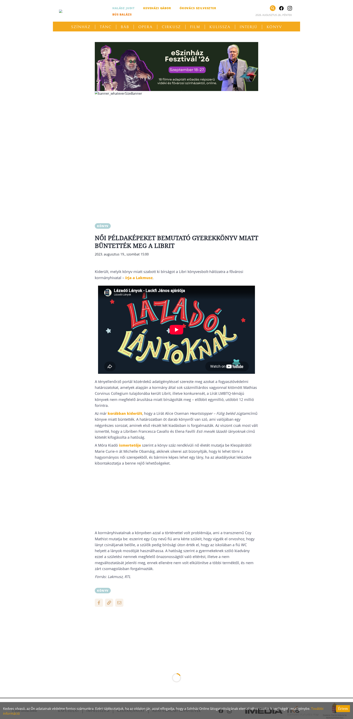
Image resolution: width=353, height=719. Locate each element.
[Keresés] (273, 8)
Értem (343, 708)
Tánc (106, 27)
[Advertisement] (176, 127)
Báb (125, 27)
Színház (80, 27)
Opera (145, 27)
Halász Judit (123, 8)
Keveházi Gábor (157, 8)
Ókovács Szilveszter (198, 8)
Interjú (248, 27)
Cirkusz (171, 27)
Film (195, 27)
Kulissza (219, 27)
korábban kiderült (125, 413)
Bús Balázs (122, 14)
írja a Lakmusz (139, 277)
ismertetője (130, 445)
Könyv (274, 27)
